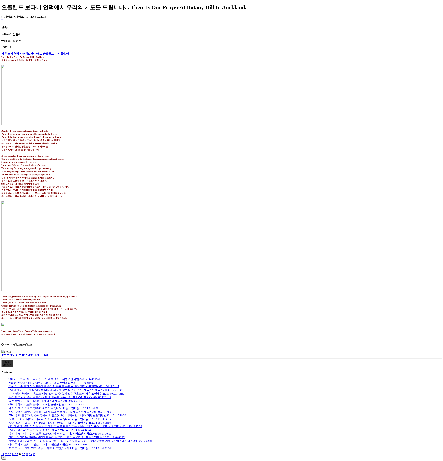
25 (16, 454)
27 (23, 454)
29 (30, 454)
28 (27, 454)
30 (34, 454)
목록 (7, 363)
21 (2, 454)
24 (13, 454)
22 (6, 454)
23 (9, 454)
